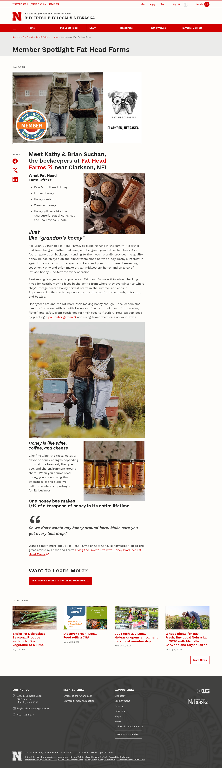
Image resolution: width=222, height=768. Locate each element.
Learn (92, 27)
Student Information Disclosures (131, 760)
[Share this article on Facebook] (15, 161)
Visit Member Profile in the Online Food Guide (59, 580)
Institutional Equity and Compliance (41, 760)
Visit (143, 4)
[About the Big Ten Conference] (203, 691)
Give (162, 4)
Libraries (120, 711)
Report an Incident (128, 734)
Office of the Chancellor (78, 695)
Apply (152, 4)
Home (31, 27)
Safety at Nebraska (106, 760)
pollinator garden (60, 317)
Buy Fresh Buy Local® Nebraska (60, 18)
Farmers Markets (192, 27)
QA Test (103, 757)
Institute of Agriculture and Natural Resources (48, 13)
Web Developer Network (88, 757)
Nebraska (16, 37)
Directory (120, 695)
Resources (126, 27)
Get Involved (158, 27)
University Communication (79, 700)
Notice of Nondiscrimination (70, 760)
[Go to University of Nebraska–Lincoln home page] (17, 16)
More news (200, 660)
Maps (118, 716)
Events (119, 706)
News (56, 37)
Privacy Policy (91, 760)
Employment (122, 700)
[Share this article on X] (15, 170)
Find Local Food (68, 27)
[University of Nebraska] (198, 701)
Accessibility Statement (119, 757)
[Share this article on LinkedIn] (15, 179)
